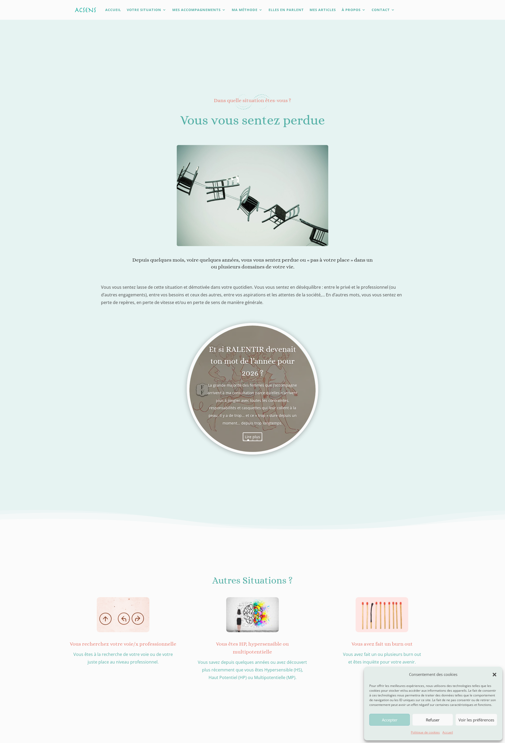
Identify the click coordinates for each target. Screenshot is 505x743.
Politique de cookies (425, 732)
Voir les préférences (476, 719)
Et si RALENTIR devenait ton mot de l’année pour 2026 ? (252, 361)
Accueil (447, 732)
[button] (494, 674)
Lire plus (252, 436)
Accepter (389, 719)
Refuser (433, 719)
